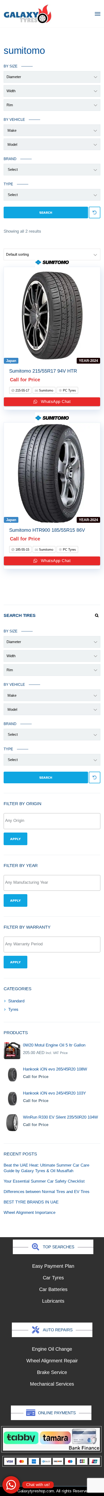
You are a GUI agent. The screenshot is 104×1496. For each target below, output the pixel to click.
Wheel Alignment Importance (29, 1212)
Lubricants (53, 1301)
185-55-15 (22, 549)
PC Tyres (69, 390)
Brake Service (52, 1372)
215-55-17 (22, 390)
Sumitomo (45, 390)
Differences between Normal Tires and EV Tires (46, 1191)
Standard (16, 1001)
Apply (15, 839)
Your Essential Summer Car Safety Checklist (44, 1181)
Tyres (13, 1009)
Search (45, 212)
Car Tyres (53, 1277)
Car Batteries (53, 1289)
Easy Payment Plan (53, 1266)
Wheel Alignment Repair (52, 1360)
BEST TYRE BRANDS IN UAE (31, 1202)
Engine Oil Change (52, 1349)
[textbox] (53, 821)
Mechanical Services (52, 1384)
